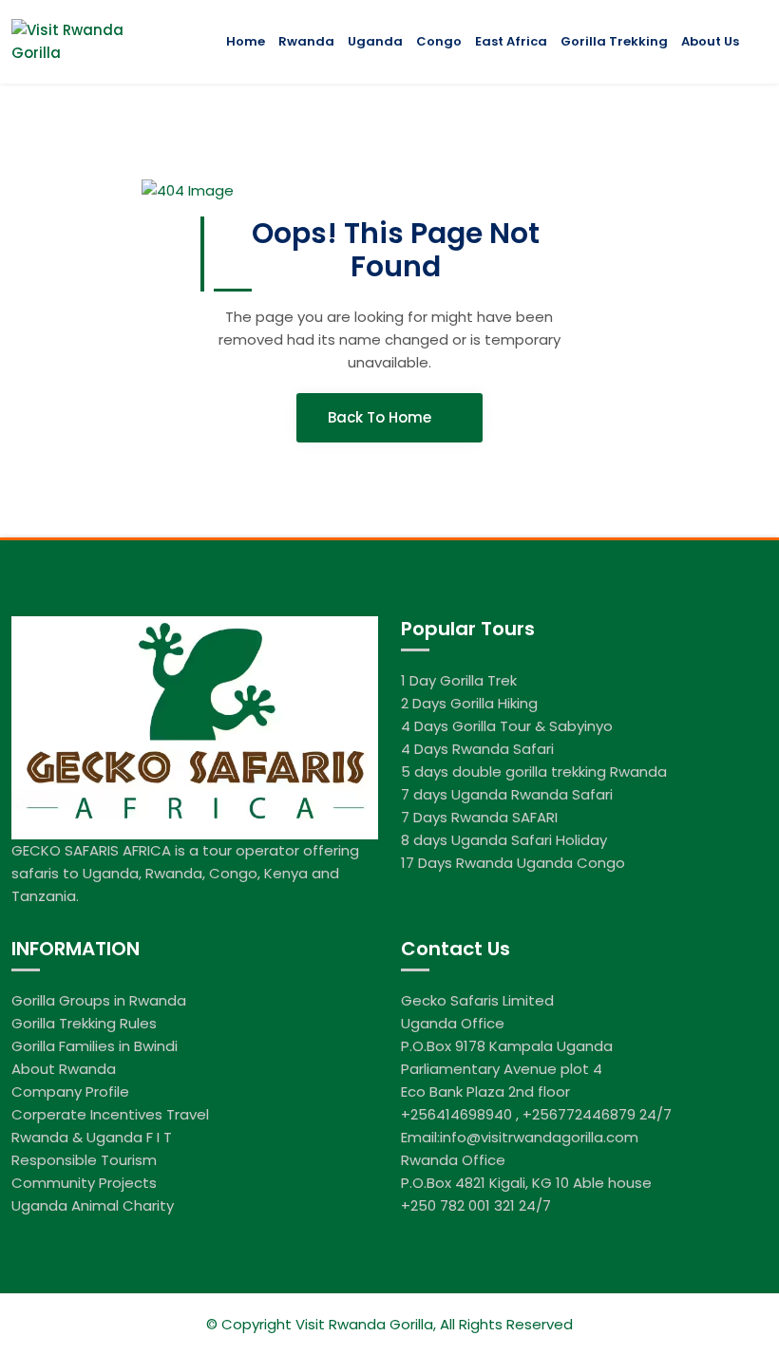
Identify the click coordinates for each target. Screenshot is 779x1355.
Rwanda (306, 41)
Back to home (381, 417)
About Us (710, 41)
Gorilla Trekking (614, 41)
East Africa (511, 41)
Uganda (375, 41)
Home (245, 41)
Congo (439, 41)
